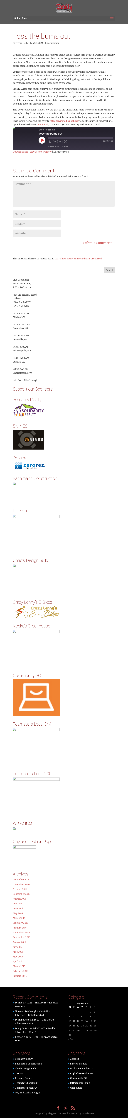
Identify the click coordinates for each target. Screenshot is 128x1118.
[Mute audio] (49, 141)
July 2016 (17, 903)
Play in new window (41, 151)
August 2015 (19, 942)
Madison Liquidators (81, 1068)
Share (65, 146)
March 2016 (19, 918)
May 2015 (18, 956)
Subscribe (53, 146)
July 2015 (17, 947)
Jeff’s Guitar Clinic (80, 1083)
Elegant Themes (57, 1113)
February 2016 (20, 922)
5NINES (19, 1073)
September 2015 (21, 937)
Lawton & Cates (78, 1063)
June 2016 (18, 908)
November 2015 (21, 932)
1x (60, 142)
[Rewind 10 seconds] (54, 141)
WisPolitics (76, 1087)
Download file (20, 151)
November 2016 (21, 884)
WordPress (88, 1113)
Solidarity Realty (24, 1058)
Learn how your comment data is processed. (78, 258)
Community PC (78, 1078)
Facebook (43, 124)
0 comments (52, 43)
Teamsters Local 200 (26, 1083)
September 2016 (21, 894)
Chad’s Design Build (26, 1068)
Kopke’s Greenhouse (81, 1073)
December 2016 (21, 879)
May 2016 (18, 913)
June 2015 (18, 951)
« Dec (71, 1039)
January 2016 (20, 927)
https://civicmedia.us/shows (64, 121)
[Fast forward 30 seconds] (65, 141)
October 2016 (20, 889)
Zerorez (74, 1058)
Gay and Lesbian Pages (27, 1092)
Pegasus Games (23, 1078)
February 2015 (20, 971)
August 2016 (19, 898)
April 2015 (18, 961)
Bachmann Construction (28, 1063)
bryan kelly (22, 43)
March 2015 (19, 966)
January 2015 (20, 976)
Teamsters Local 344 (26, 1087)
